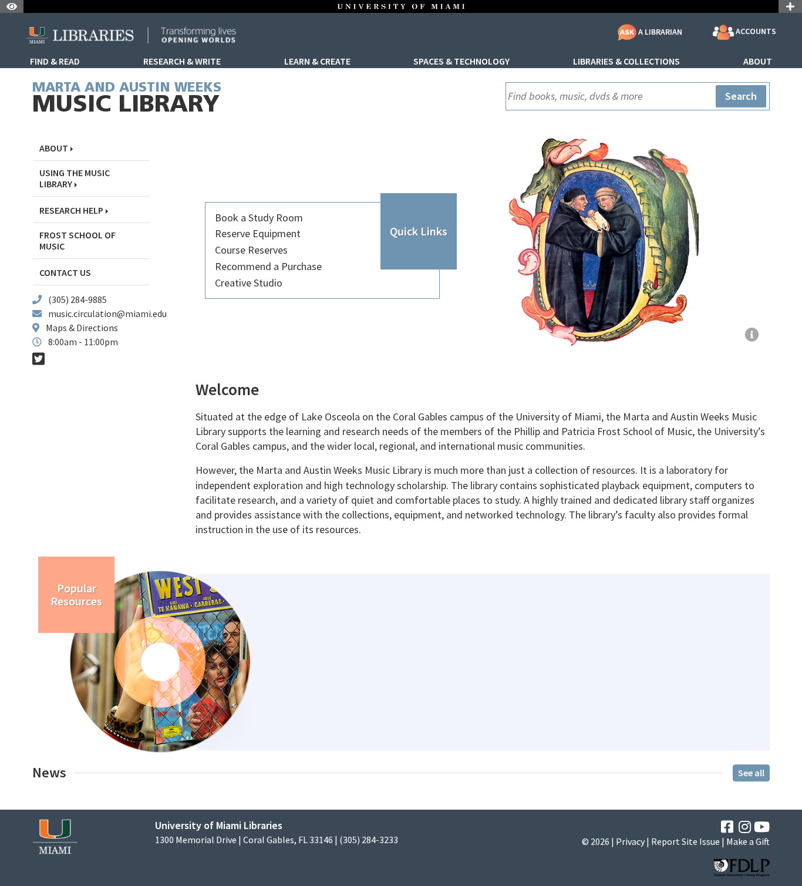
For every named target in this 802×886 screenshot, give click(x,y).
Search (741, 96)
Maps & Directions (82, 327)
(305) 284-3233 (368, 839)
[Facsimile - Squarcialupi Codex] (752, 335)
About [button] (53, 148)
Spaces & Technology (461, 61)
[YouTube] (762, 827)
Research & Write (182, 61)
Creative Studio (248, 282)
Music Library (126, 99)
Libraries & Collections (626, 61)
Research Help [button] (71, 210)
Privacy (630, 841)
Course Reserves (251, 250)
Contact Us (65, 272)
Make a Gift (748, 841)
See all (751, 773)
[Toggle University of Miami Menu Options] (790, 6)
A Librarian (659, 31)
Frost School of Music (77, 241)
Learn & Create (317, 61)
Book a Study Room (259, 217)
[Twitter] (38, 359)
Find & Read (55, 61)
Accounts (755, 31)
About (757, 61)
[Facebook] (727, 827)
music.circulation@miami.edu (107, 313)
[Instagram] (745, 827)
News (49, 772)
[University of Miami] (54, 836)
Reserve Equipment (258, 233)
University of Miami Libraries (218, 825)
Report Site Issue (685, 841)
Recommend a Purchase (268, 266)
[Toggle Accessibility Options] (11, 6)
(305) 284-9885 (77, 299)
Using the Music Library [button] (74, 178)
